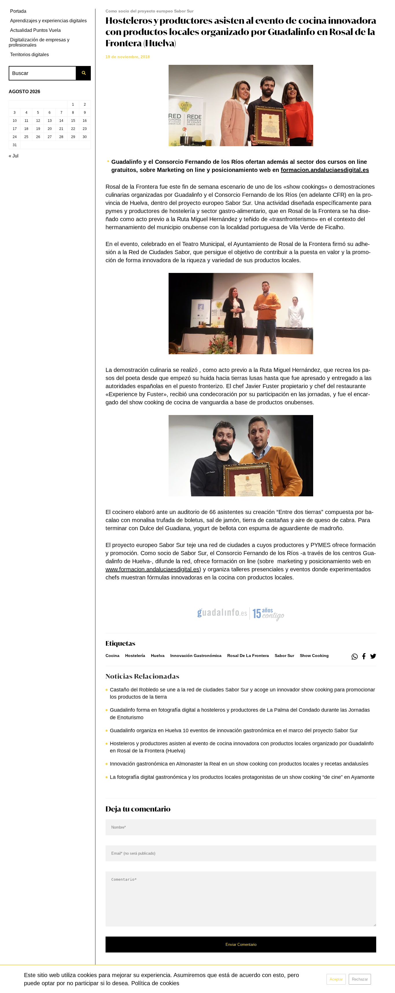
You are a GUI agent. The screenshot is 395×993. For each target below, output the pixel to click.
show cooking (314, 655)
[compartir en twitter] (373, 656)
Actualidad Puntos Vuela (35, 30)
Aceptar (336, 979)
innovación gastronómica (196, 655)
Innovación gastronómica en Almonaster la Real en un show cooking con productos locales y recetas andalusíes (239, 764)
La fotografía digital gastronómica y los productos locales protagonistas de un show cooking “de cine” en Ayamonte (242, 777)
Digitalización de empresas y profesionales (39, 42)
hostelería (135, 655)
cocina (112, 655)
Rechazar (360, 979)
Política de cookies (155, 983)
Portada (18, 11)
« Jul (14, 155)
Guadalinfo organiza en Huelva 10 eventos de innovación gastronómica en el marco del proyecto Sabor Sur (234, 730)
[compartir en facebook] (364, 656)
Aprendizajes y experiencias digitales (48, 20)
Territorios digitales (29, 54)
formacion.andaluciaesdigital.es (325, 170)
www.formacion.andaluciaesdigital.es (152, 569)
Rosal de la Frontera (248, 655)
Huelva (158, 655)
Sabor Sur (284, 655)
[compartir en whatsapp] (355, 656)
